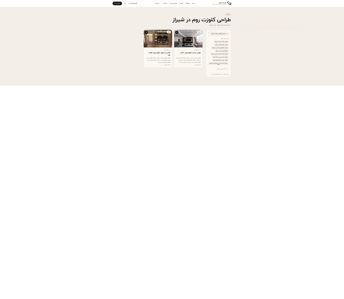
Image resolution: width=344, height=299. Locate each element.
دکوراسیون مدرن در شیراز (222, 51)
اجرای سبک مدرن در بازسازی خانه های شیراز (218, 64)
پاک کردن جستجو (222, 69)
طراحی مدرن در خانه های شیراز (220, 60)
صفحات (165, 3)
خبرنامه (181, 3)
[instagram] (125, 3)
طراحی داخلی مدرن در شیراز (221, 41)
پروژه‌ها (188, 3)
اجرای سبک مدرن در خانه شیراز (220, 57)
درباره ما (157, 3)
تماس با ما (117, 3)
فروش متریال (173, 3)
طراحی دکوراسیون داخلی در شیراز (220, 48)
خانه (193, 3)
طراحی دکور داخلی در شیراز (221, 45)
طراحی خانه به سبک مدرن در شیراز (219, 54)
